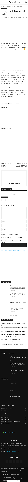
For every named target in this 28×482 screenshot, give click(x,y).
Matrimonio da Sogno (9, 17)
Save (15, 21)
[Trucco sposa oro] (5, 391)
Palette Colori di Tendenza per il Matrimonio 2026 (17, 308)
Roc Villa (3, 323)
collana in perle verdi (15, 339)
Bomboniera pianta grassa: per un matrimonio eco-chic (21, 165)
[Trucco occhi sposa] (5, 384)
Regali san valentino (15, 193)
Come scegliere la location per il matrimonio (6, 165)
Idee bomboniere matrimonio (18, 334)
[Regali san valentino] (5, 195)
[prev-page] (2, 200)
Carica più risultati (13, 315)
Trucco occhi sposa (15, 382)
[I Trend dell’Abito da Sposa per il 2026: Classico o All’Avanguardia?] (5, 302)
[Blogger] (7, 461)
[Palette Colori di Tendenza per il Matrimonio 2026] (5, 310)
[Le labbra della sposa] (5, 398)
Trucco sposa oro (14, 389)
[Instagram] (17, 461)
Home (2, 6)
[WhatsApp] (17, 21)
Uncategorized (8, 6)
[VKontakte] (21, 461)
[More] (20, 21)
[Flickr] (14, 461)
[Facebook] (7, 21)
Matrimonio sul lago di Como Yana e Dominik (15, 331)
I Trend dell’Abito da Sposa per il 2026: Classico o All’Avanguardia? (18, 301)
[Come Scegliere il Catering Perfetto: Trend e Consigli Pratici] (5, 295)
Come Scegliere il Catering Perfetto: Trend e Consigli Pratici (17, 294)
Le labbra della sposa (15, 396)
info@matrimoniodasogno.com (14, 451)
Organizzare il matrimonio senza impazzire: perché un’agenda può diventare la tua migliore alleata (18, 287)
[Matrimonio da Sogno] (14, 2)
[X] (10, 21)
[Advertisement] (14, 266)
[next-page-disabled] (5, 200)
